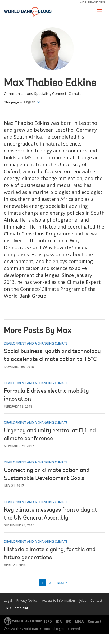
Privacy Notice (27, 600)
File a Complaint (16, 608)
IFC (68, 621)
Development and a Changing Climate (35, 343)
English (30, 102)
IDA (59, 621)
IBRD (48, 621)
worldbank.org (92, 2)
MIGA (79, 621)
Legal (8, 600)
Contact (96, 600)
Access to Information (58, 600)
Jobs (82, 600)
